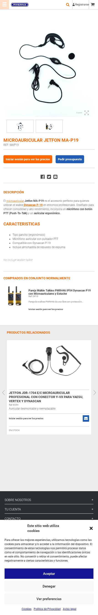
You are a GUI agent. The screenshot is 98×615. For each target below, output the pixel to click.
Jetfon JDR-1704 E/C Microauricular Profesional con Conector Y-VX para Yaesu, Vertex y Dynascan (46, 397)
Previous (3, 392)
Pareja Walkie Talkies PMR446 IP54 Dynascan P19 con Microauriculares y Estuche (59, 292)
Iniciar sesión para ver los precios (28, 159)
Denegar (49, 586)
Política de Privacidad (47, 609)
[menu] (4, 4)
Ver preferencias (49, 599)
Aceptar (49, 574)
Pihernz (19, 4)
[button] (91, 528)
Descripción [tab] (13, 192)
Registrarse (82, 4)
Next (94, 392)
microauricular (15, 200)
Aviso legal (69, 609)
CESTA (93, 4)
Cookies (26, 609)
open (67, 4)
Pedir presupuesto (70, 159)
